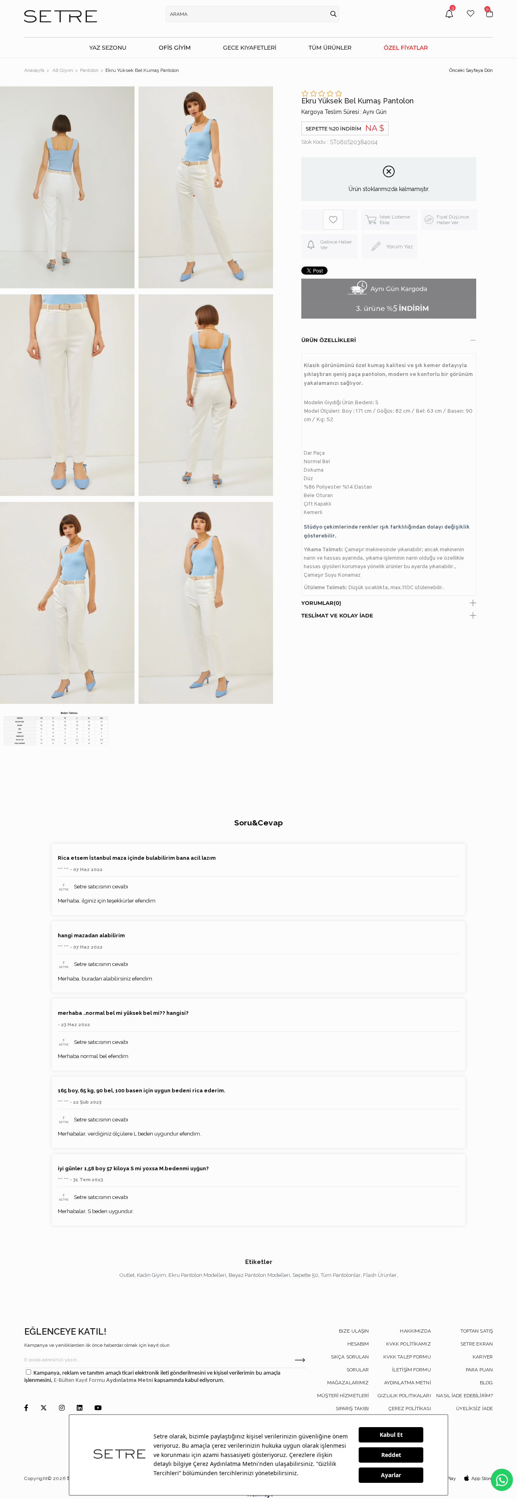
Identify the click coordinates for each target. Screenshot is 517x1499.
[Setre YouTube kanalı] (98, 1408)
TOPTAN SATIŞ (476, 1331)
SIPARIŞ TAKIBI (352, 1408)
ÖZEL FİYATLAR (406, 47)
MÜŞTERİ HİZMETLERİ (343, 1395)
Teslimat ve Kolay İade (337, 615)
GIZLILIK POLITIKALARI (404, 1395)
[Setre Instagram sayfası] (62, 1408)
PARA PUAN (479, 1370)
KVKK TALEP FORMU (407, 1357)
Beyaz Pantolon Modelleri (259, 1275)
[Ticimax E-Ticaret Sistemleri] (258, 1496)
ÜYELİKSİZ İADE (474, 1408)
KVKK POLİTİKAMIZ (408, 1344)
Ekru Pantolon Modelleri (197, 1275)
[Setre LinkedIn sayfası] (79, 1408)
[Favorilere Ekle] (333, 220)
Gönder (300, 1360)
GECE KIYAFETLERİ (249, 47)
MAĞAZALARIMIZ (348, 1383)
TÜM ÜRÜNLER (330, 47)
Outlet (127, 1275)
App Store (482, 1478)
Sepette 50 (305, 1275)
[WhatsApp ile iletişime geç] (502, 1480)
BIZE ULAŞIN (354, 1331)
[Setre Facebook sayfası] (26, 1408)
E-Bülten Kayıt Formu (80, 1380)
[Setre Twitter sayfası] (43, 1408)
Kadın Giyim (151, 1275)
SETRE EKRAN (476, 1344)
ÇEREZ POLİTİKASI (410, 1408)
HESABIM (358, 1344)
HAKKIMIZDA (415, 1331)
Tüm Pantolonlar (341, 1275)
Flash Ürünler (380, 1275)
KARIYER (483, 1357)
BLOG (486, 1383)
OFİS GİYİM (175, 47)
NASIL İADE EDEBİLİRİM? (464, 1395)
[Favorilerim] (470, 19)
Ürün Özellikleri (328, 340)
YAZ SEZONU (107, 47)
